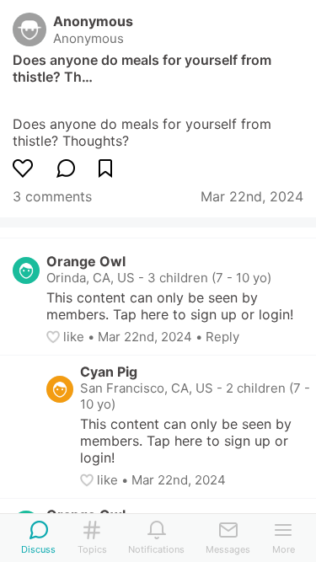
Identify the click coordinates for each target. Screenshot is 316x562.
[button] (54, 337)
